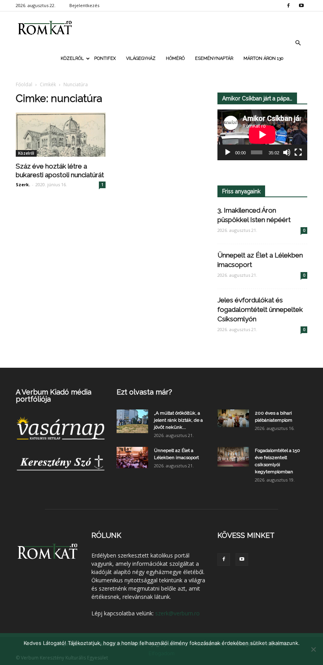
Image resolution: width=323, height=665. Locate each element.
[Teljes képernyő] (298, 152)
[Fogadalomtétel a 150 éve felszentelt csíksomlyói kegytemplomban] (233, 457)
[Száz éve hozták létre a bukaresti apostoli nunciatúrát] (61, 135)
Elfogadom (161, 653)
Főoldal (24, 84)
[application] (262, 134)
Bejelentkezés (84, 5)
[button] (297, 42)
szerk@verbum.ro (177, 613)
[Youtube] (301, 5)
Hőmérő (175, 58)
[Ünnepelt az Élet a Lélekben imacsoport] (132, 457)
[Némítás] (287, 152)
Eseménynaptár (214, 58)
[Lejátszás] (228, 152)
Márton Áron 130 (263, 58)
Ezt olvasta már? (144, 392)
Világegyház (141, 58)
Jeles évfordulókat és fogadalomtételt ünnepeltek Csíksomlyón (260, 309)
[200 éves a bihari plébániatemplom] (233, 418)
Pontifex (105, 58)
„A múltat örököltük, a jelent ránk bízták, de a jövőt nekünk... (178, 420)
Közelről (72, 58)
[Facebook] (288, 5)
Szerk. (23, 184)
